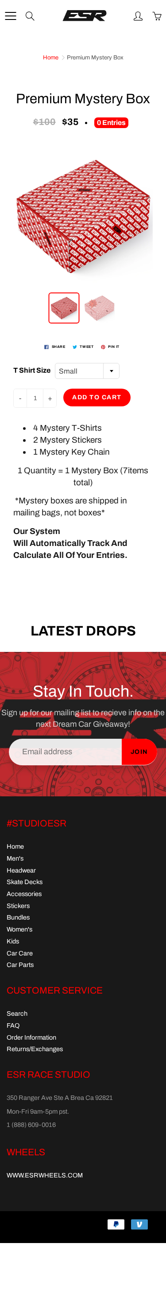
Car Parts (20, 964)
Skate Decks (24, 881)
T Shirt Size (31, 370)
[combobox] (87, 371)
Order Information (31, 1037)
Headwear (21, 870)
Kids (13, 941)
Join (139, 751)
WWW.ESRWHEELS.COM (45, 1175)
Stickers (18, 905)
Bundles (18, 917)
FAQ (13, 1025)
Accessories (24, 893)
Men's (15, 858)
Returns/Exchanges (35, 1048)
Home (50, 58)
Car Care (20, 953)
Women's (19, 929)
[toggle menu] (10, 16)
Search (17, 1013)
